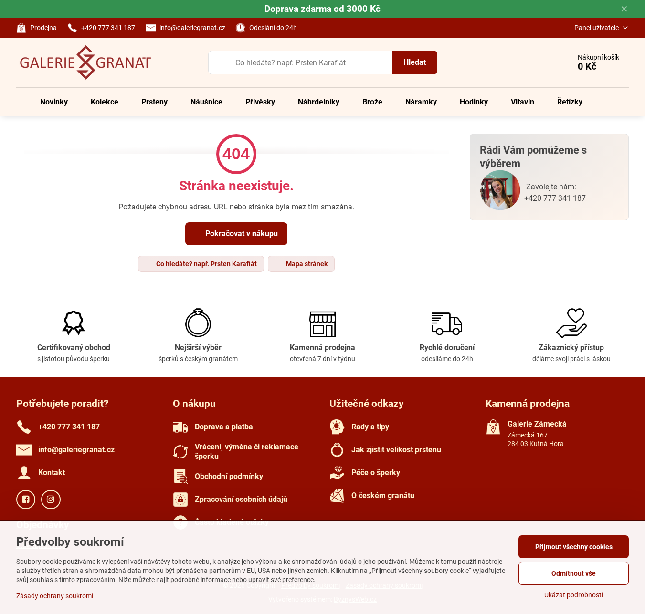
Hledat (414, 62)
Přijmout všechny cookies (574, 547)
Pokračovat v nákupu (240, 233)
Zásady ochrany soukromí (54, 596)
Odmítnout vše (573, 573)
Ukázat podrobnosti (573, 595)
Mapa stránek (306, 264)
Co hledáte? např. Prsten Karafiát (206, 264)
